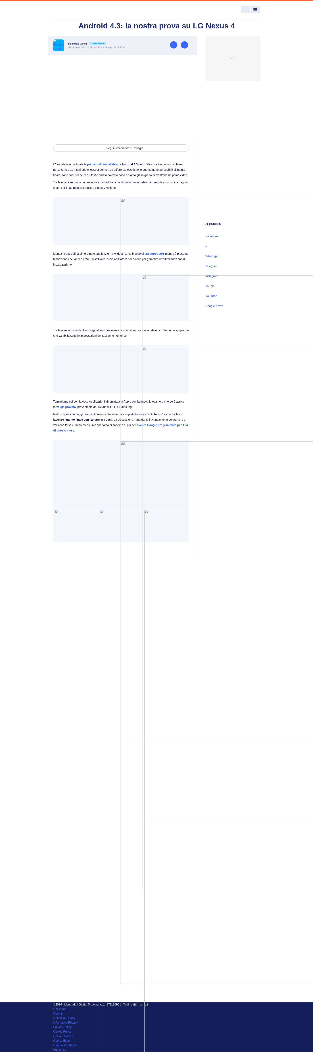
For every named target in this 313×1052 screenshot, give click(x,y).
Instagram (211, 276)
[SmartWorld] (74, 9)
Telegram (211, 266)
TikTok (209, 286)
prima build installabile (102, 164)
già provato (68, 407)
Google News (214, 306)
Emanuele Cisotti (86, 43)
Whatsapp (211, 256)
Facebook (211, 236)
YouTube (211, 296)
